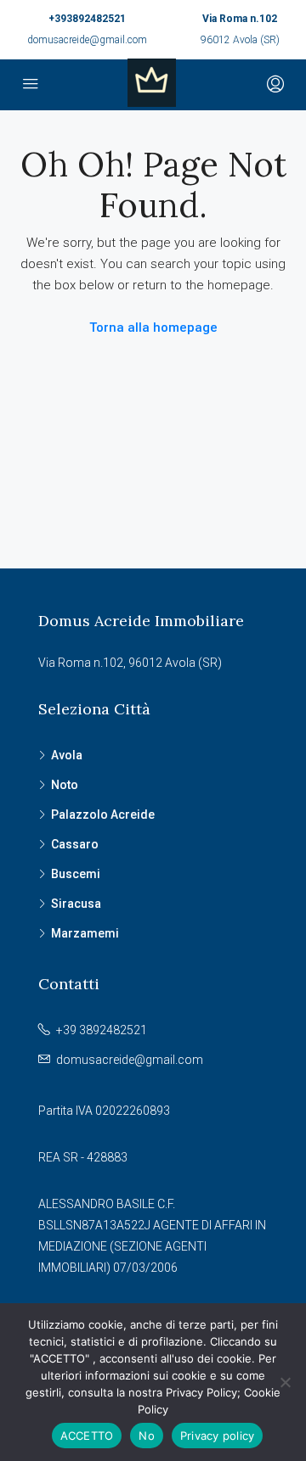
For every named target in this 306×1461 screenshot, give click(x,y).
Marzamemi (85, 933)
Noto (64, 785)
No (147, 1435)
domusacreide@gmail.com (87, 40)
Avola (66, 755)
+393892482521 (87, 19)
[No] (284, 1382)
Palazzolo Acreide (103, 814)
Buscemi (75, 874)
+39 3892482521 (101, 1030)
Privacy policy (217, 1435)
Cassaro (75, 844)
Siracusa (76, 903)
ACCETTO (87, 1435)
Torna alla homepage (153, 327)
